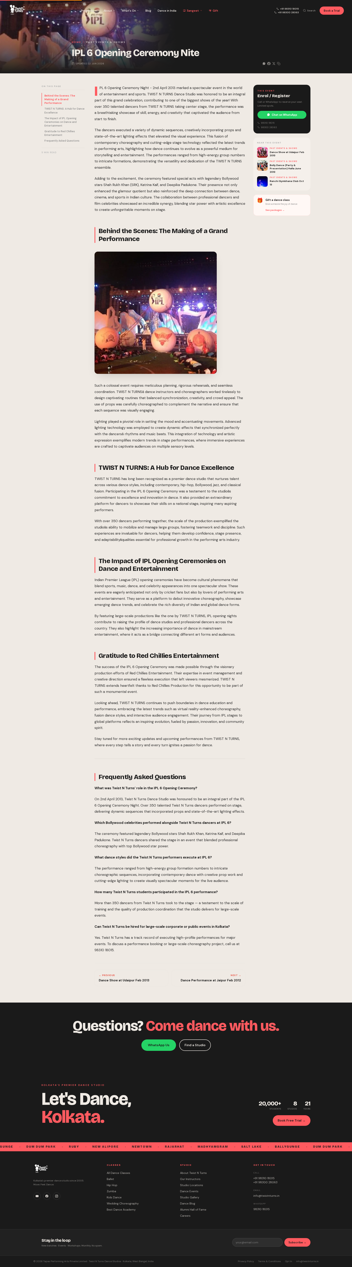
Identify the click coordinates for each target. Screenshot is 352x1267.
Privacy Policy (246, 1261)
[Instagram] (56, 1196)
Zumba (111, 1191)
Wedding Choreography (123, 1203)
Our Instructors (190, 1179)
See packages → (275, 210)
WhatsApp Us (158, 1045)
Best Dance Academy (121, 1209)
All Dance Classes (118, 1173)
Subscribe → (297, 1242)
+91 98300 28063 (288, 12)
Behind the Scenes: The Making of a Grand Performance (59, 99)
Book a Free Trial (178, 1261)
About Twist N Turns (193, 1173)
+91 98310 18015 (289, 8)
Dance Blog (187, 1203)
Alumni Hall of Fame (193, 1209)
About (107, 10)
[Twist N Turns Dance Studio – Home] (16, 10)
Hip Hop (112, 1185)
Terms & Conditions (269, 1261)
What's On (129, 10)
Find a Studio (195, 1045)
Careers (185, 1215)
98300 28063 (269, 127)
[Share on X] (273, 63)
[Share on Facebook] (269, 63)
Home (76, 42)
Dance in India (167, 10)
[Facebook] (47, 1196)
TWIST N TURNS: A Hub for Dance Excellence (64, 110)
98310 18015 (268, 122)
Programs (87, 10)
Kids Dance (114, 1197)
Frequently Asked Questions (61, 140)
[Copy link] (278, 63)
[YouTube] (37, 1196)
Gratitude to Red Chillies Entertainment (59, 133)
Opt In (288, 1261)
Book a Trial (332, 10)
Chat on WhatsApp (284, 114)
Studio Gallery (189, 1197)
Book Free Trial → (292, 1120)
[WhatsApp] (341, 1260)
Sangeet (193, 10)
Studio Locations (191, 1185)
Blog (148, 10)
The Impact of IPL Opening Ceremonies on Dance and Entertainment (60, 122)
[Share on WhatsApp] (264, 63)
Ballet (110, 1179)
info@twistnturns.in (266, 1196)
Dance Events (189, 1191)
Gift (215, 10)
